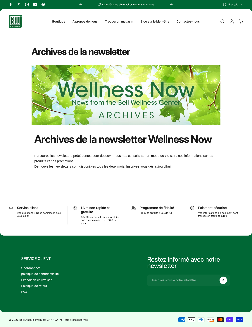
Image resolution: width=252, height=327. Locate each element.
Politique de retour (34, 286)
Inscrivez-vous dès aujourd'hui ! (149, 166)
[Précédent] (81, 4)
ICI (170, 212)
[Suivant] (171, 4)
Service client (27, 208)
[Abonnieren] (223, 280)
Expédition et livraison (36, 280)
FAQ (24, 292)
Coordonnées (30, 268)
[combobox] (233, 4)
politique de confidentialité (40, 274)
